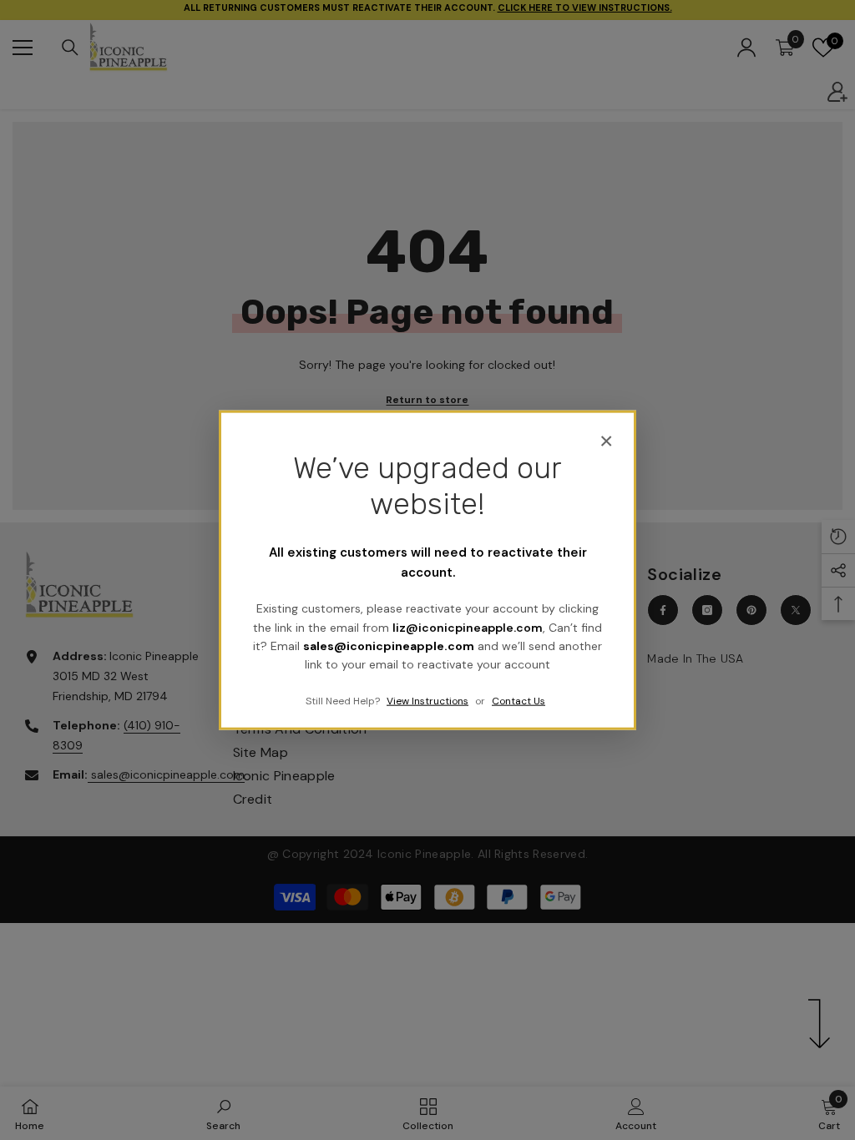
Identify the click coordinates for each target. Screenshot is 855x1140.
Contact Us (518, 700)
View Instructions (427, 700)
